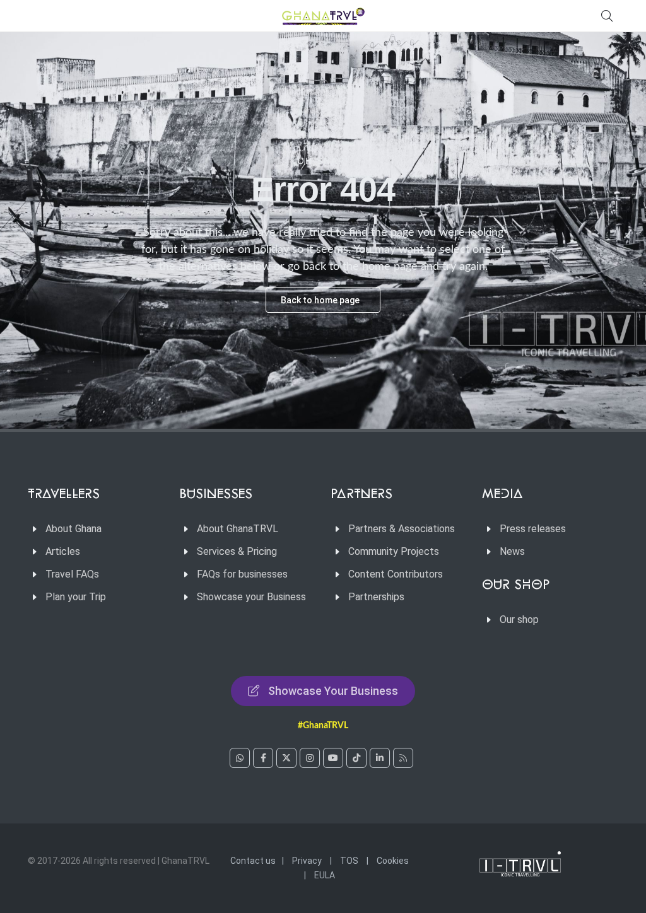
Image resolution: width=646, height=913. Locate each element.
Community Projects (393, 551)
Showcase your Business (251, 597)
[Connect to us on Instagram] (310, 758)
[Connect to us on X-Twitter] (286, 758)
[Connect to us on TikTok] (356, 758)
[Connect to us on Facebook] (263, 758)
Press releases (533, 529)
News (512, 551)
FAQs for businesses (242, 574)
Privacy (307, 861)
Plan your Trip (75, 597)
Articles (62, 551)
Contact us (253, 861)
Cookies (393, 861)
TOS (349, 861)
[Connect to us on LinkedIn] (380, 758)
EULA (324, 875)
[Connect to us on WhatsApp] (240, 758)
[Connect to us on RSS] (403, 758)
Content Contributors (395, 574)
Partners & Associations (401, 529)
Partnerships (376, 597)
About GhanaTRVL (237, 529)
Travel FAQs (72, 574)
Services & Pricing (237, 551)
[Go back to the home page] (323, 16)
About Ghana (73, 529)
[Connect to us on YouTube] (333, 758)
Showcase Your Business (333, 690)
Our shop (519, 619)
